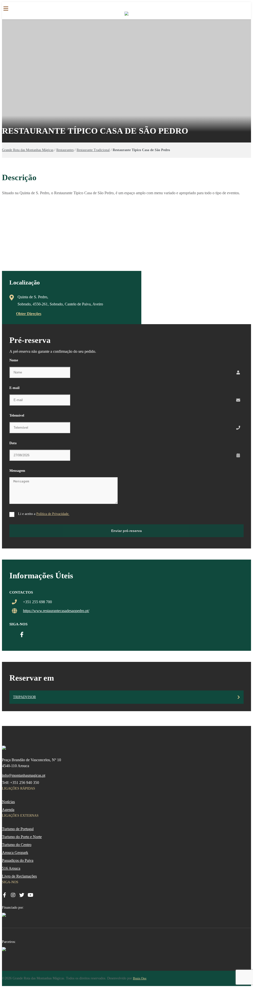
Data (13, 443)
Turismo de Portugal (18, 829)
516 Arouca (11, 868)
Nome (13, 360)
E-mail (14, 388)
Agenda (8, 810)
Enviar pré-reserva (126, 531)
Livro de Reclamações (19, 876)
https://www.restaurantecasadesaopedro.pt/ (56, 611)
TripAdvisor (24, 697)
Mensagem (17, 471)
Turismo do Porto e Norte (22, 837)
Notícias (8, 802)
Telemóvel (16, 415)
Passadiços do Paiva (17, 860)
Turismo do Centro (16, 845)
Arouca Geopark (15, 852)
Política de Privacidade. (52, 514)
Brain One (140, 978)
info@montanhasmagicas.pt (23, 775)
